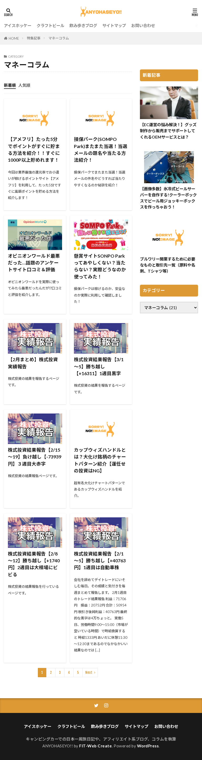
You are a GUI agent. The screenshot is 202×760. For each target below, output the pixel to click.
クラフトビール (50, 25)
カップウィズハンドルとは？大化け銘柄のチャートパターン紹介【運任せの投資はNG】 (100, 460)
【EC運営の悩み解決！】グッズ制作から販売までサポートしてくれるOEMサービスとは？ (168, 130)
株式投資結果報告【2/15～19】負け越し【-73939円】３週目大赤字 (34, 457)
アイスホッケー (17, 25)
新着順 (10, 85)
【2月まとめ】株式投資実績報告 (33, 363)
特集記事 (34, 38)
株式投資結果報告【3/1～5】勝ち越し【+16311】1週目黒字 (99, 366)
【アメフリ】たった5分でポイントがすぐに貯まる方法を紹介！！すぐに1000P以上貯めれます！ (34, 149)
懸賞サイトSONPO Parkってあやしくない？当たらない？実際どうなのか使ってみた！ (100, 266)
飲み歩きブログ (83, 25)
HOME (14, 38)
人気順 (24, 85)
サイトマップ (114, 25)
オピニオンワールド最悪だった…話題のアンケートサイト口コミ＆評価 (34, 263)
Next (88, 672)
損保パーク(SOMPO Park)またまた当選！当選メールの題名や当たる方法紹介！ (100, 149)
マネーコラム (58, 38)
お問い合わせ (143, 25)
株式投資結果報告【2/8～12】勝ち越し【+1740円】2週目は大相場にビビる (34, 564)
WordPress (148, 745)
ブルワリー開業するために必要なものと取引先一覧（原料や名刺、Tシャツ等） (167, 265)
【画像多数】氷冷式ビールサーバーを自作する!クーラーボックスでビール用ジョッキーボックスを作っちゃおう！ (168, 197)
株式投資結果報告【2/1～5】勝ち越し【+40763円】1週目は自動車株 (100, 560)
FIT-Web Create (95, 745)
